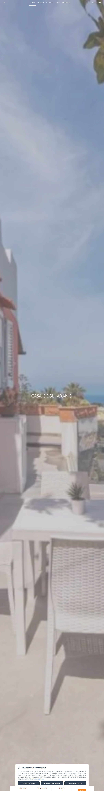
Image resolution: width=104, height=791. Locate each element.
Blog (58, 3)
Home (32, 3)
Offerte (49, 3)
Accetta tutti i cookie (75, 783)
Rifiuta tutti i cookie (29, 783)
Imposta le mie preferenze (52, 783)
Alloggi (40, 3)
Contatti (66, 3)
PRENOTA (97, 3)
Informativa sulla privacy (36, 779)
